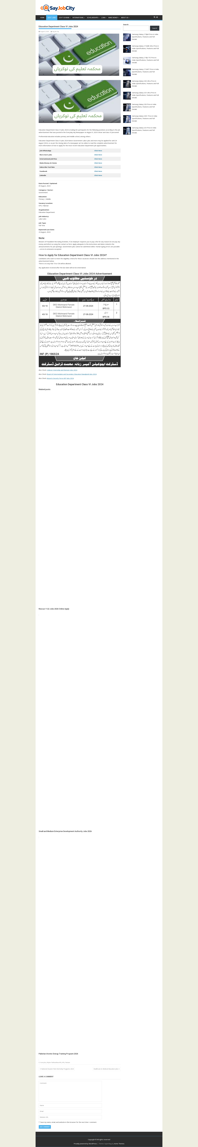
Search (125, 24)
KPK (63, 1062)
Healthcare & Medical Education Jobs (106, 1069)
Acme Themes (119, 1144)
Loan (103, 18)
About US (124, 18)
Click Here (98, 151)
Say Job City (55, 31)
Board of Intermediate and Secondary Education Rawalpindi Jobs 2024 (72, 374)
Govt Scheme (64, 18)
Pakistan (67, 1062)
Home (42, 18)
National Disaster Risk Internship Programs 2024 (57, 1069)
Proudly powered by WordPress (85, 1144)
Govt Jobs (52, 18)
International (78, 18)
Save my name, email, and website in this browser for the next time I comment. (68, 1122)
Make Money (113, 18)
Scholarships (92, 18)
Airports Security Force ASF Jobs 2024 (60, 378)
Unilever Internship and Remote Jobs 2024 (62, 370)
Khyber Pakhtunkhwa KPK (54, 1062)
